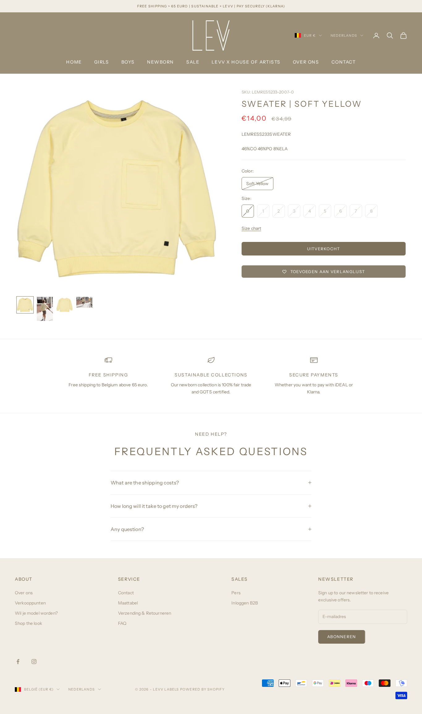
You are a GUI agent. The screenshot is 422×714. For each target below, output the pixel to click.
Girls (101, 62)
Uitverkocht (323, 248)
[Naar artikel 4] (84, 302)
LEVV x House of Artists (246, 62)
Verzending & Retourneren (144, 613)
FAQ (122, 623)
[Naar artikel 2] (44, 309)
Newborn (160, 62)
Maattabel (128, 603)
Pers (236, 593)
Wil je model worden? (36, 613)
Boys (128, 62)
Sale (192, 62)
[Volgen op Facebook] (18, 661)
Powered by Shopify (202, 689)
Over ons (306, 62)
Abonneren (341, 636)
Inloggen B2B (244, 603)
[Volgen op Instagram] (34, 661)
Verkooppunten (30, 603)
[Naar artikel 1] (25, 304)
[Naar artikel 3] (64, 304)
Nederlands (344, 35)
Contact (343, 62)
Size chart (251, 228)
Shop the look (28, 623)
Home (74, 62)
